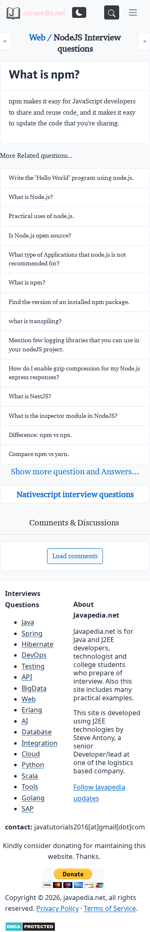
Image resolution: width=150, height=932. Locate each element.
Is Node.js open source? (40, 235)
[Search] (111, 12)
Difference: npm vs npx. (40, 435)
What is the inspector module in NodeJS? (63, 415)
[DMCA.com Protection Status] (30, 926)
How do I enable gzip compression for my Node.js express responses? (74, 373)
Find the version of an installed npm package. (69, 302)
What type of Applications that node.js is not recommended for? (67, 259)
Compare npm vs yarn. (39, 454)
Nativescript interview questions (75, 494)
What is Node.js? (31, 197)
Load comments (75, 556)
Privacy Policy (57, 908)
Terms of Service (110, 908)
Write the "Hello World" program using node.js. (71, 177)
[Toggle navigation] (132, 12)
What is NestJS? (30, 396)
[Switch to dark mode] (79, 12)
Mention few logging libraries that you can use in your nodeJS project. (74, 344)
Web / (41, 37)
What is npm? (27, 282)
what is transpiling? (35, 321)
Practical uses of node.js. (41, 216)
